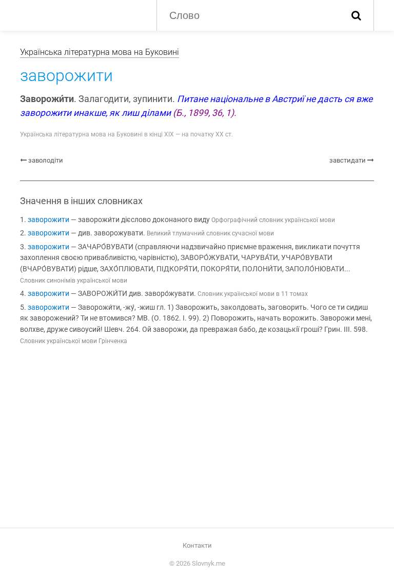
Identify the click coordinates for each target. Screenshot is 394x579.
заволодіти (45, 160)
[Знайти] (356, 15)
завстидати (347, 160)
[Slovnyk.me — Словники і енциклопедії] (80, 14)
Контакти (197, 545)
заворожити (48, 219)
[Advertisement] (197, 438)
